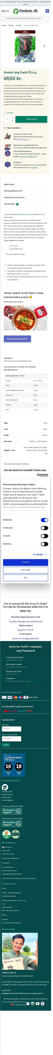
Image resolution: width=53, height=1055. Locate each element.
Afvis (26, 578)
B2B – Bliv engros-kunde (10, 911)
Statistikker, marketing (24, 215)
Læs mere (35, 168)
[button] (47, 10)
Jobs (3, 904)
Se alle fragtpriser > (23, 139)
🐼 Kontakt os (7, 847)
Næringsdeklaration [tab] (13, 191)
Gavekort (5, 920)
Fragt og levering (8, 854)
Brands (4, 915)
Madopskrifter (7, 907)
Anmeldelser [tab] (11, 204)
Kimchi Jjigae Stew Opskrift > (17, 339)
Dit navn (5, 725)
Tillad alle (25, 562)
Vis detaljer (38, 554)
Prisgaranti (6, 863)
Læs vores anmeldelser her (28, 157)
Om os (4, 889)
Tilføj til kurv (31, 119)
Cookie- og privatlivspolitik (11, 893)
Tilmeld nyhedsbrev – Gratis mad (14, 901)
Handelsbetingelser (9, 896)
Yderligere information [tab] (14, 198)
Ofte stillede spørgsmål (10, 858)
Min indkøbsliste (8, 867)
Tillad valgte (25, 570)
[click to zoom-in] (25, 45)
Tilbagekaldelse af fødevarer (12, 874)
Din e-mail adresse (9, 735)
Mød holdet (6, 851)
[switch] (44, 528)
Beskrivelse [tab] (9, 184)
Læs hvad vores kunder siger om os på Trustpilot (19, 879)
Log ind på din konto (9, 871)
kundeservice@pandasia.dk (33, 994)
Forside (4, 25)
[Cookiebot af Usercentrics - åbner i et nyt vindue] (37, 475)
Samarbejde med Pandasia (11, 923)
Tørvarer (10, 25)
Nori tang (18, 25)
